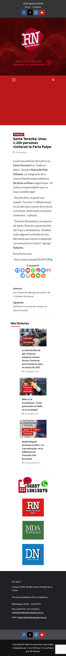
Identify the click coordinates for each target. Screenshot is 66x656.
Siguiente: (30, 306)
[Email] (38, 275)
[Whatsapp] (33, 270)
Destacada (18, 134)
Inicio (27, 7)
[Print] (33, 275)
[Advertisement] (33, 104)
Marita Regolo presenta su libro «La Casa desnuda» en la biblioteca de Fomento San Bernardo (33, 450)
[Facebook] (17, 270)
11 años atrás (21, 152)
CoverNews (48, 648)
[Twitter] (22, 270)
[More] (43, 275)
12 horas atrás (29, 463)
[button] (14, 79)
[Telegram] (22, 275)
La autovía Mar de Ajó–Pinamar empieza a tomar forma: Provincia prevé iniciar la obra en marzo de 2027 (32, 359)
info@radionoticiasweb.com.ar (32, 617)
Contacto (36, 7)
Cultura (36, 429)
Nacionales (27, 391)
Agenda (26, 429)
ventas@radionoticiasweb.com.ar (28, 612)
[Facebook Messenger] (43, 270)
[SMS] (27, 275)
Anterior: (31, 292)
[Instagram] (38, 270)
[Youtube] (27, 270)
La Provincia (28, 342)
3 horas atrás (29, 371)
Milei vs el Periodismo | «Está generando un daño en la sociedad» (32, 404)
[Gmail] (48, 270)
